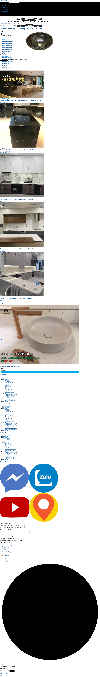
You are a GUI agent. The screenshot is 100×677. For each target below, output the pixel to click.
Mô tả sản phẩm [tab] (5, 64)
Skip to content (3, 0)
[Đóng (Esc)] (0, 675)
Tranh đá (4, 393)
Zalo (42, 372)
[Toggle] (2, 546)
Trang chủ (2, 23)
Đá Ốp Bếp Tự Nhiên (9, 392)
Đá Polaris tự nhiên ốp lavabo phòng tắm (10, 366)
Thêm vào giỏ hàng (4, 60)
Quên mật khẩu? (3, 673)
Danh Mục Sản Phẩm (7, 35)
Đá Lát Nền (7, 381)
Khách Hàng (5, 11)
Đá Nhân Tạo (5, 401)
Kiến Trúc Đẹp (5, 5)
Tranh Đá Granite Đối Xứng (11, 394)
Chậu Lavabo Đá (15, 23)
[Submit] (5, 4)
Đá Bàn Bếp (5, 379)
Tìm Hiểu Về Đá (5, 9)
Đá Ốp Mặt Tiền (8, 151)
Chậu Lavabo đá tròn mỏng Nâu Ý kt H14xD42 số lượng (14, 59)
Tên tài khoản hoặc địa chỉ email (7, 666)
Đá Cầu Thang (5, 378)
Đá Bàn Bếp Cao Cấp (9, 382)
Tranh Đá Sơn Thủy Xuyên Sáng (12, 396)
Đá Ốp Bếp (7, 385)
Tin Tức (4, 13)
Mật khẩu (2, 668)
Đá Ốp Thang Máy (9, 389)
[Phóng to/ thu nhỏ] (1, 675)
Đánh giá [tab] (4, 65)
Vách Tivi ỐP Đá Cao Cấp (10, 400)
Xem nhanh (3, 370)
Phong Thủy (5, 7)
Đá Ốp (3, 148)
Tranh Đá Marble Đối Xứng (10, 395)
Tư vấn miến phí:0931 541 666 (7, 61)
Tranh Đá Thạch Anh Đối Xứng (11, 397)
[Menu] (2, 31)
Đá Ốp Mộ (7, 388)
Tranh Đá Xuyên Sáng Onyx (11, 399)
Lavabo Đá (7, 23)
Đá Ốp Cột (7, 152)
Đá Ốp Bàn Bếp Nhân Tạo (10, 390)
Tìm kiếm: (7, 2)
